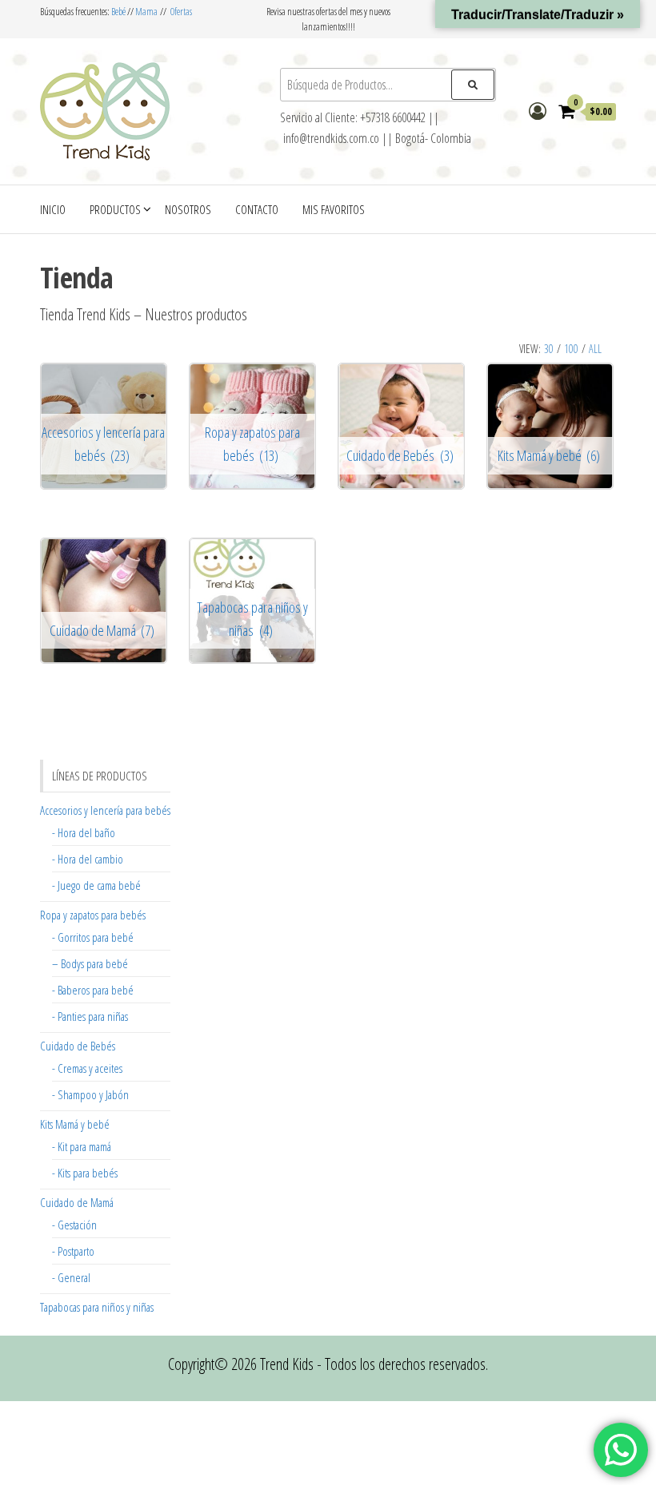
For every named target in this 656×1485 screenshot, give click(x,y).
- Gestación (74, 1225)
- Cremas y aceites (87, 1068)
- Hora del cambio (87, 859)
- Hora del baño (83, 832)
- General (71, 1277)
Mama (146, 11)
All (595, 348)
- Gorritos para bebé (93, 937)
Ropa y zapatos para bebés (93, 915)
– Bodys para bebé (90, 963)
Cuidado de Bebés (77, 1046)
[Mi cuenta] (537, 110)
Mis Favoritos (333, 209)
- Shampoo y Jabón (90, 1094)
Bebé (118, 11)
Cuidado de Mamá (77, 1202)
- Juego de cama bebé (96, 885)
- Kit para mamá (81, 1146)
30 (549, 348)
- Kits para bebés (85, 1173)
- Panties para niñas (90, 1016)
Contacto (256, 209)
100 (571, 348)
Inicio (53, 209)
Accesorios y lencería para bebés (105, 810)
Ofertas (181, 11)
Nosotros (188, 209)
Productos (115, 209)
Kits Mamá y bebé (75, 1124)
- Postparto (73, 1251)
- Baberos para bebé (93, 990)
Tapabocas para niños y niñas (97, 1307)
